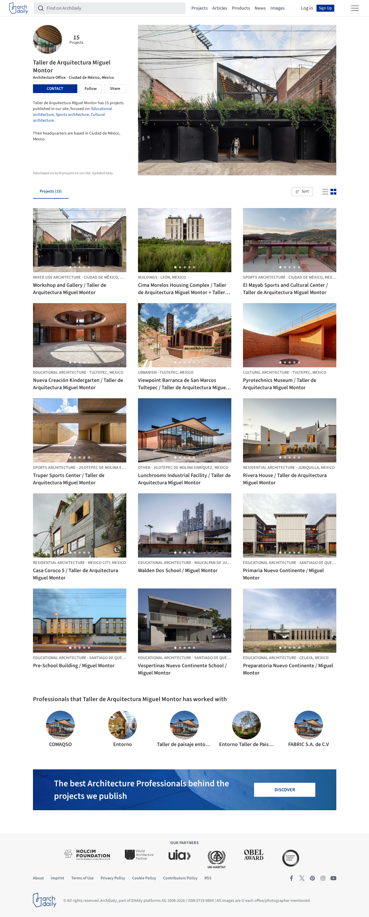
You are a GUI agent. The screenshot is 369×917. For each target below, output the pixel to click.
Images (277, 8)
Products (241, 8)
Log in (307, 8)
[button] (302, 191)
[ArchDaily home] (18, 8)
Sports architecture (72, 115)
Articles (219, 8)
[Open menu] (355, 8)
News (260, 8)
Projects (199, 8)
